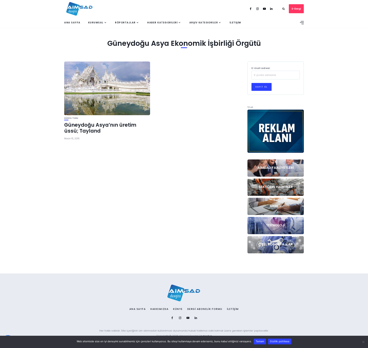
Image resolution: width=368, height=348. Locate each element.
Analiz (276, 206)
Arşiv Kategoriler (203, 22)
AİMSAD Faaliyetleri (275, 167)
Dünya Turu (71, 118)
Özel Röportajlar (276, 244)
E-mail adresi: (260, 68)
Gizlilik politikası (279, 341)
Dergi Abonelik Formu (204, 309)
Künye (178, 309)
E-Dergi (296, 8)
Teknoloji (275, 225)
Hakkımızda (159, 309)
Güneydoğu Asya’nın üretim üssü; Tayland (100, 127)
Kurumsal (96, 22)
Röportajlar (125, 22)
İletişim (235, 22)
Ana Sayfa (72, 22)
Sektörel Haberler (276, 186)
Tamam (260, 341)
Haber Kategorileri (162, 22)
